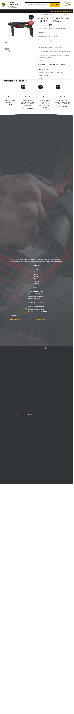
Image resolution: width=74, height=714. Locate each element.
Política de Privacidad (35, 509)
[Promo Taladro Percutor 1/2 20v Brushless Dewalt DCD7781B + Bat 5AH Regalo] (45, 193)
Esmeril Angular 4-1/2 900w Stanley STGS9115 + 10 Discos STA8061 (62, 204)
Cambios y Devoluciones (36, 514)
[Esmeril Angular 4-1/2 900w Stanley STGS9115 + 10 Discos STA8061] (62, 193)
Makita (36, 489)
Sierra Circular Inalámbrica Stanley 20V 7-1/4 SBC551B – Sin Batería (27, 205)
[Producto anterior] (64, 14)
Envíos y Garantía (34, 516)
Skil (35, 496)
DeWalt (36, 494)
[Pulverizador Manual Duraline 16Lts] (10, 254)
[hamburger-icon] (2, 11)
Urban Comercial (13, 4)
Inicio (39, 14)
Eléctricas (51, 14)
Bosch (36, 487)
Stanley (36, 501)
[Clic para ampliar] (6, 42)
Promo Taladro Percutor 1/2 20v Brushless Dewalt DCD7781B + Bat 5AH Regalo (45, 206)
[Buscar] (55, 5)
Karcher (36, 499)
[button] (8, 319)
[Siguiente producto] (69, 14)
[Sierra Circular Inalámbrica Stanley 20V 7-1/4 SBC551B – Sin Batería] (27, 193)
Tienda (45, 14)
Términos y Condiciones (36, 511)
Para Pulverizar (58, 72)
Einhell (36, 492)
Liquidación (47, 75)
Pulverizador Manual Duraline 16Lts (10, 324)
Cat (46, 72)
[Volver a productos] (67, 14)
